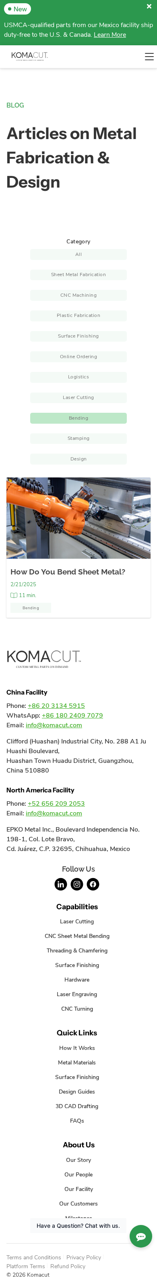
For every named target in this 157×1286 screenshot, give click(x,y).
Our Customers (78, 1203)
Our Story (78, 1160)
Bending (79, 418)
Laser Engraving (77, 994)
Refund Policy (67, 1266)
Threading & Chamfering (77, 950)
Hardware (76, 980)
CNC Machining (78, 295)
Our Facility (78, 1189)
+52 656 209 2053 (56, 803)
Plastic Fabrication (79, 315)
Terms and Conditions (33, 1257)
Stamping (79, 438)
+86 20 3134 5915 (56, 705)
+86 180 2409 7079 (72, 715)
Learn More (110, 34)
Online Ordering (78, 356)
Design (78, 459)
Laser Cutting (78, 397)
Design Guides (77, 1092)
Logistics (78, 377)
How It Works (77, 1048)
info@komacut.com (54, 725)
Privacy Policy (83, 1257)
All (78, 254)
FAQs (77, 1121)
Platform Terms (25, 1266)
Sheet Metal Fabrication (78, 274)
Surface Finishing (78, 336)
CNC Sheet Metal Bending (77, 936)
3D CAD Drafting (77, 1106)
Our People (78, 1174)
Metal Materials (77, 1062)
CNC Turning (77, 1009)
